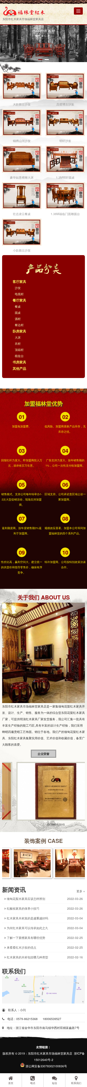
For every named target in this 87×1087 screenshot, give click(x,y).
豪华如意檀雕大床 (22, 177)
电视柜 (19, 294)
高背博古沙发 (65, 104)
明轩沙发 (65, 141)
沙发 (18, 288)
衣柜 (18, 343)
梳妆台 (19, 356)
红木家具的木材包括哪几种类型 (27, 957)
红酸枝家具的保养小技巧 (22, 908)
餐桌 (18, 306)
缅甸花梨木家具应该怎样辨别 (25, 899)
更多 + (80, 891)
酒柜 (18, 319)
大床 (18, 337)
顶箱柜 (19, 350)
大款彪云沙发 (22, 104)
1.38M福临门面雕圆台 (65, 214)
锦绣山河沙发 (22, 141)
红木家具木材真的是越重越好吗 (27, 918)
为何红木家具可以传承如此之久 (27, 928)
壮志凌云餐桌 (22, 214)
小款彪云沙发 (22, 250)
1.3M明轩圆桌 (65, 177)
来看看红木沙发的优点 (21, 947)
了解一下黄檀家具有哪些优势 (25, 937)
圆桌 (18, 312)
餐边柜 (19, 325)
